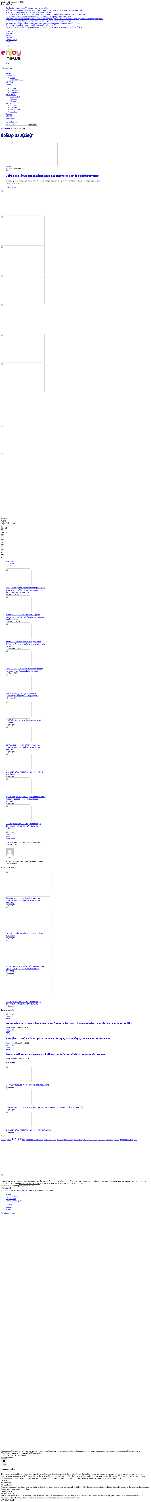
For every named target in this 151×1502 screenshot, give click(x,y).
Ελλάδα (13, 88)
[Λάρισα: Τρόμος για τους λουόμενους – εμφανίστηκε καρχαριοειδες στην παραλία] (19, 691)
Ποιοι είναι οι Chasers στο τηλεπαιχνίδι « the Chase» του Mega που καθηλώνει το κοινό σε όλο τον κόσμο (25, 644)
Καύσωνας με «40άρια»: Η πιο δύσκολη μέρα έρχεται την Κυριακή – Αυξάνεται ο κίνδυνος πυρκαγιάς (44, 10)
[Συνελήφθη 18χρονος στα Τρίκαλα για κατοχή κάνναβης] (19, 718)
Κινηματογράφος (16, 80)
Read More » (12, 187)
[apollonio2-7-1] (21, 481)
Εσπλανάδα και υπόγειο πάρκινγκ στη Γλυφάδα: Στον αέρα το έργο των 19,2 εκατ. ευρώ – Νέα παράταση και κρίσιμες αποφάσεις (54, 19)
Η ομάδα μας (11, 1199)
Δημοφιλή (9, 561)
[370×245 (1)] (23, 303)
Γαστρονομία (15, 109)
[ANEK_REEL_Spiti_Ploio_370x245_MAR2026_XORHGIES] (21, 451)
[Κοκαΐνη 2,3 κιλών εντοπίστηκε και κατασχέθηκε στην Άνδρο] (19, 770)
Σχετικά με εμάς (12, 1197)
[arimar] (23, 274)
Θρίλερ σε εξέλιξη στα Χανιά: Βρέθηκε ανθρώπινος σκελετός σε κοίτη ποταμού (52, 175)
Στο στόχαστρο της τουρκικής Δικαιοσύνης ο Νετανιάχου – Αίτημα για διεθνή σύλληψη (38, 17)
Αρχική (8, 1194)
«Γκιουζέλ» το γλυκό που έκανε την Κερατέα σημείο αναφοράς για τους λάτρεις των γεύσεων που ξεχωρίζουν (25, 617)
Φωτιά (130, 1140)
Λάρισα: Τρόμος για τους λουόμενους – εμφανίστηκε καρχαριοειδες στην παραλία (22, 694)
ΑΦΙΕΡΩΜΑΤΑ (11, 76)
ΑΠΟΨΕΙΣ (9, 82)
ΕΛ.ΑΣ (17, 1139)
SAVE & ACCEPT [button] (8, 1500)
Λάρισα (76, 1140)
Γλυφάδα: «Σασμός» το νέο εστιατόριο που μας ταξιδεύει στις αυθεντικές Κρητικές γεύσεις (24, 670)
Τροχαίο (123, 1139)
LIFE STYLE (10, 103)
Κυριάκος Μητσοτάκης (65, 1140)
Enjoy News (10, 838)
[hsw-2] (23, 391)
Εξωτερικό (14, 90)
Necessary (7, 1483)
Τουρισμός (14, 93)
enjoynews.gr (22, 1190)
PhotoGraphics (50, 1190)
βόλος (135, 1140)
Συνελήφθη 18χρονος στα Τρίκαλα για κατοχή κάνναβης (27, 8)
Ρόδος (111, 1140)
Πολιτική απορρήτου (13, 1201)
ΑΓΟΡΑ (13, 112)
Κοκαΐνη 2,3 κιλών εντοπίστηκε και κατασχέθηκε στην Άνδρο (29, 12)
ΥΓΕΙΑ (8, 84)
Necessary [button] (5, 1480)
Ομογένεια (10, 118)
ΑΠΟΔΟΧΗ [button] (22, 1455)
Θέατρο (13, 101)
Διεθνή (9, 116)
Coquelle (9, 857)
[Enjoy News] (11, 59)
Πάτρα (81, 1140)
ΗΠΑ (23, 1140)
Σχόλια (8, 565)
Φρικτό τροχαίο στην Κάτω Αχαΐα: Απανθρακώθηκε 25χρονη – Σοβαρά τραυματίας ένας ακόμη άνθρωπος (45, 14)
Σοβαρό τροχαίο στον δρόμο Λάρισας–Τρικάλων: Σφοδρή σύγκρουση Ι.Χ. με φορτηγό (38, 21)
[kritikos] (21, 215)
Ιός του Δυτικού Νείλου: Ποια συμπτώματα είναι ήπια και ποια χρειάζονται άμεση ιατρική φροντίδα (43, 23)
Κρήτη (54, 1140)
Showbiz (13, 107)
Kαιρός (3, 1140)
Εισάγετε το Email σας (9, 1186)
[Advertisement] (23, 408)
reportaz (9, 169)
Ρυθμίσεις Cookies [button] (9, 1455)
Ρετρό (12, 78)
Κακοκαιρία (41, 1140)
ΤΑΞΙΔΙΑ (9, 86)
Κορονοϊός (49, 1140)
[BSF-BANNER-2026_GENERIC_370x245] (23, 362)
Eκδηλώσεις (15, 97)
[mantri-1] (21, 332)
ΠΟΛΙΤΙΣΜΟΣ (11, 95)
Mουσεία (13, 99)
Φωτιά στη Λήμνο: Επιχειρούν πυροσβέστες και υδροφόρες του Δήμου (32, 25)
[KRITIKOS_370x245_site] (23, 244)
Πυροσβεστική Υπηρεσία (101, 1140)
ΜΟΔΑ (13, 105)
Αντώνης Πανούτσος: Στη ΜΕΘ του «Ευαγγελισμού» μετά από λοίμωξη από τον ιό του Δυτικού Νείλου (45, 27)
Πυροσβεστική (88, 1140)
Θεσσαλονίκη (31, 1140)
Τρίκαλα (116, 1140)
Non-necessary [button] (6, 1491)
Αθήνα (9, 1140)
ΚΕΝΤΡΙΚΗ (6, 128)
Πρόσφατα (10, 563)
